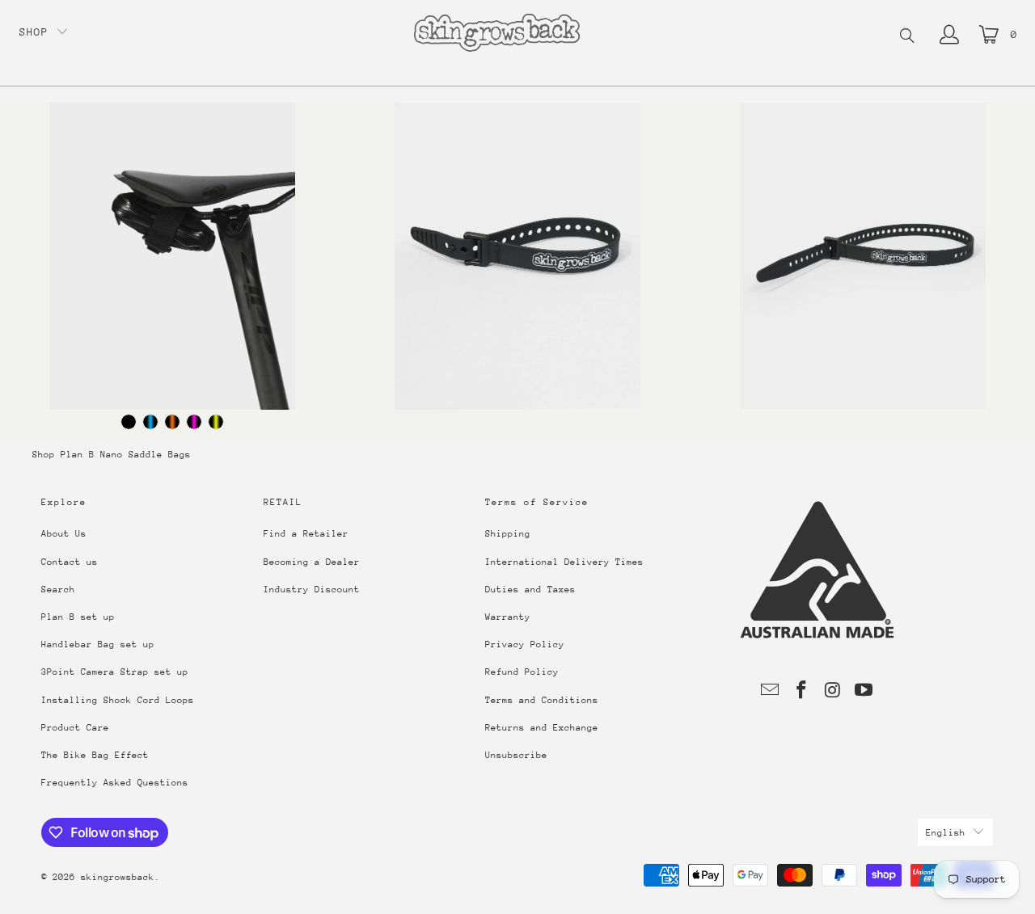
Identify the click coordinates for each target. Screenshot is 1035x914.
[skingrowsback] (497, 34)
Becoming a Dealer (312, 562)
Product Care (75, 727)
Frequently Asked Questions (114, 782)
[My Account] (949, 34)
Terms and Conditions (541, 700)
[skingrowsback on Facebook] (802, 691)
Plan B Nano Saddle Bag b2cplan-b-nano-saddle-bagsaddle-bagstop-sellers (172, 256)
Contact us (69, 562)
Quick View (172, 315)
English (945, 833)
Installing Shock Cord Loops (117, 700)
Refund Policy (522, 672)
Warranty (507, 617)
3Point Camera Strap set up (114, 672)
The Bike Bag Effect (95, 755)
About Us (64, 534)
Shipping (507, 534)
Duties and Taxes (530, 589)
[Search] (907, 37)
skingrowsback (117, 877)
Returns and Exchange (541, 727)
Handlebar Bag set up (97, 644)
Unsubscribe (516, 755)
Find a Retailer (306, 534)
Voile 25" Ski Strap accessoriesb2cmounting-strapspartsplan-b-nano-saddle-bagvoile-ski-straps (862, 256)
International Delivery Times (564, 562)
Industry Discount (312, 589)
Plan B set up (78, 617)
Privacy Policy (524, 644)
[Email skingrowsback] (770, 691)
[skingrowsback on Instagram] (833, 691)
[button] (44, 33)
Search (58, 589)
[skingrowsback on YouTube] (864, 691)
